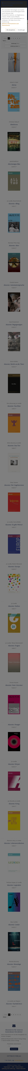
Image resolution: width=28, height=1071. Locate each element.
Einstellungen (21, 30)
